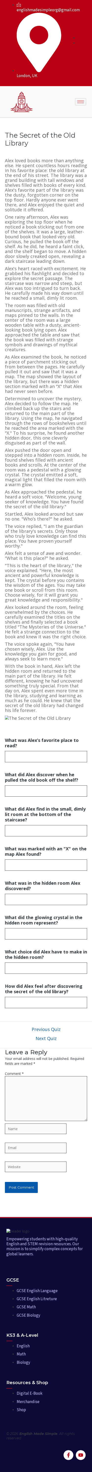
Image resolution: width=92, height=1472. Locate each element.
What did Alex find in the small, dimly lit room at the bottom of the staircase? (45, 814)
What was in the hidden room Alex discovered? (42, 885)
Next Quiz (46, 1038)
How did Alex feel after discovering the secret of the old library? (43, 988)
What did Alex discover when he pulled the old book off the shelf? (41, 777)
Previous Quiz (46, 1029)
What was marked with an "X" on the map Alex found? (46, 851)
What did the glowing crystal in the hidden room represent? (43, 920)
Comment (14, 1073)
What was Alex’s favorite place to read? (42, 743)
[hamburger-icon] (80, 101)
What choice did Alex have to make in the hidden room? (46, 954)
